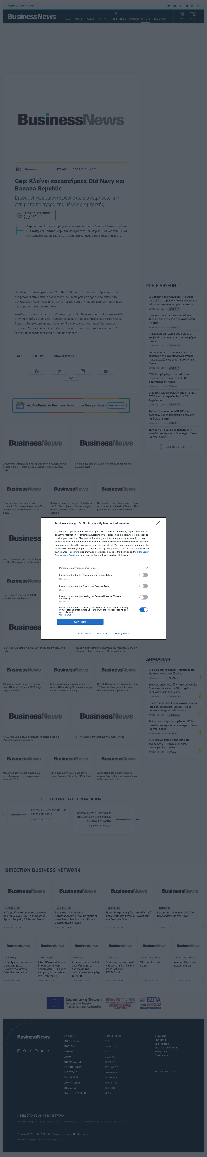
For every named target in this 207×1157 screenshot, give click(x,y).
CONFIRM (80, 622)
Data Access (103, 633)
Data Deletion (85, 633)
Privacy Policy (122, 633)
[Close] (159, 524)
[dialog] (103, 578)
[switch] (143, 575)
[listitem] (103, 567)
